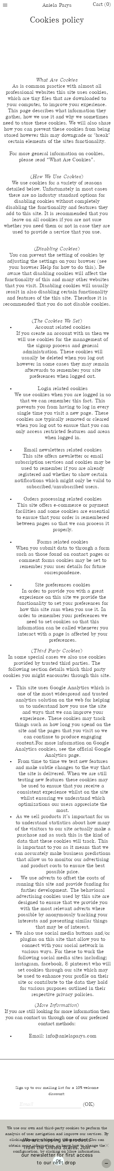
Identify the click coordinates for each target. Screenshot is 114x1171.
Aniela (57, 5)
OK (58, 1160)
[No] (107, 1145)
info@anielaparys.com (71, 1036)
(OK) (88, 1104)
